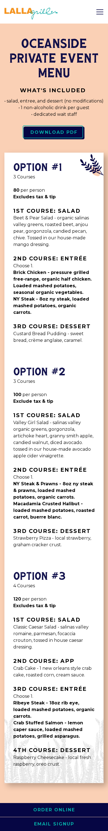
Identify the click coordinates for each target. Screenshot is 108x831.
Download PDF (54, 132)
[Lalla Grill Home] (32, 11)
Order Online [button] (54, 809)
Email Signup (54, 824)
